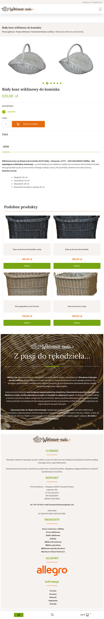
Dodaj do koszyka (30, 124)
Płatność (53, 597)
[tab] (6, 146)
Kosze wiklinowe (23, 31)
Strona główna (8, 31)
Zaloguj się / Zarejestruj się (92, 2)
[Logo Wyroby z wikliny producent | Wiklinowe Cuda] (18, 8)
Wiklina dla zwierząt (53, 542)
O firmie (53, 591)
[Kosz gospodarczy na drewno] (27, 286)
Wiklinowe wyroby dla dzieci (53, 548)
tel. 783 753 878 (36, 504)
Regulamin (53, 600)
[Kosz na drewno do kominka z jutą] (27, 229)
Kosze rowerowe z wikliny (53, 529)
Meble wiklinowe (53, 535)
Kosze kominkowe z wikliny (42, 31)
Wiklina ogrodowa (53, 545)
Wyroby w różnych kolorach (53, 551)
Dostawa (53, 594)
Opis (6, 146)
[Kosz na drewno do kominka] (76, 229)
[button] (43, 83)
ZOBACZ (27, 266)
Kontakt (53, 604)
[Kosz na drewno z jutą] (76, 286)
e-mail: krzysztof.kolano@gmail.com (58, 504)
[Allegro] (52, 571)
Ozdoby (53, 538)
